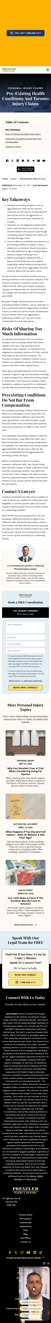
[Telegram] (33, 161)
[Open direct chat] (44, 1263)
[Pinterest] (28, 161)
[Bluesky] (39, 161)
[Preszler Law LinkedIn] (34, 1252)
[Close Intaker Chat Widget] (48, 1263)
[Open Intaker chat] (23, 1321)
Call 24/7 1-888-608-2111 (28, 33)
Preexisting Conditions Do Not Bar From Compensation (23, 140)
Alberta (33, 1176)
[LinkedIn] (18, 161)
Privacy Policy (15, 681)
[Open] (47, 69)
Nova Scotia (32, 1179)
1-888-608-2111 (28, 982)
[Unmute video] (34, 1289)
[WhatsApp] (23, 161)
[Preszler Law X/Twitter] (15, 1252)
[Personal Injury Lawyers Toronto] (9, 70)
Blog (14, 179)
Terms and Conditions (32, 681)
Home (5, 179)
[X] (12, 161)
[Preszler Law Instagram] (22, 1252)
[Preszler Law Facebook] (10, 1252)
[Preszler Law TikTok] (40, 1252)
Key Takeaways (12, 129)
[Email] (44, 161)
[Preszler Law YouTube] (28, 1252)
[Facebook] (7, 161)
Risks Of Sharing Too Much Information (23, 134)
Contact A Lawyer (13, 146)
